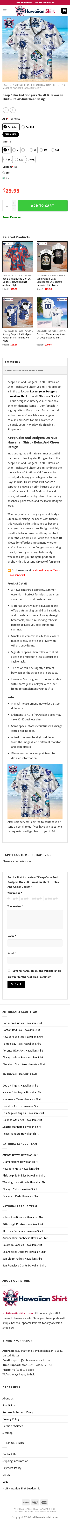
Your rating (14, 892)
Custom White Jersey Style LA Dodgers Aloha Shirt (51, 336)
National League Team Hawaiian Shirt (35, 85)
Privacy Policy (10, 1419)
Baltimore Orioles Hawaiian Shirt (22, 1023)
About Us (8, 1398)
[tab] (35, 362)
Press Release (11, 217)
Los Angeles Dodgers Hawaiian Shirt (33, 87)
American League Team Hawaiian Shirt (34, 1508)
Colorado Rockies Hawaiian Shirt (22, 1245)
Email (11, 953)
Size (5, 141)
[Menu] (4, 10)
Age (5, 118)
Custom (7, 166)
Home (5, 85)
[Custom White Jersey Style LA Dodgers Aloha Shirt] (52, 312)
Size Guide (8, 1405)
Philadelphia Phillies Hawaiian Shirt (23, 1175)
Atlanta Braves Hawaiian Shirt (20, 1155)
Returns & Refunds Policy (18, 1412)
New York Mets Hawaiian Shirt (20, 1168)
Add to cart (42, 206)
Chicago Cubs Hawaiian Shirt (19, 1189)
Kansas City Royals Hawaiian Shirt (23, 1092)
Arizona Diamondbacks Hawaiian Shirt (25, 1238)
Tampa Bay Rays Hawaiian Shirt (21, 1043)
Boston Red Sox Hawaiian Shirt (21, 1030)
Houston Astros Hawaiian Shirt (21, 1106)
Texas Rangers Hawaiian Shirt (20, 1133)
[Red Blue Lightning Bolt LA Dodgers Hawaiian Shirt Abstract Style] (18, 257)
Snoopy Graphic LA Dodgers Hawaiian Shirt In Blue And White (16, 337)
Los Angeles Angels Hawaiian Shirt (23, 1113)
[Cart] (64, 11)
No (7, 178)
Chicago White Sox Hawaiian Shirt (22, 1057)
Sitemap (7, 1433)
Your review (15, 906)
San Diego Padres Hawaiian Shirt (22, 1258)
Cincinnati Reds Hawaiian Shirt (20, 1196)
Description (12, 362)
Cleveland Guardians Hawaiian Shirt (23, 1064)
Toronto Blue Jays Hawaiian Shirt (22, 1050)
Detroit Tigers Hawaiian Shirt (20, 1085)
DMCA (6, 1475)
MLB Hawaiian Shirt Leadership (21, 1488)
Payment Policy (11, 1468)
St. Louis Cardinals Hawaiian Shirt (22, 1231)
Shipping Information (15, 1461)
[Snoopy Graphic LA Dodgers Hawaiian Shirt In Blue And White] (18, 312)
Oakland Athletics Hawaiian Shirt (22, 1120)
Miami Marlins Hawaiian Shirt (20, 1162)
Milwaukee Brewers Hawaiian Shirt (23, 1217)
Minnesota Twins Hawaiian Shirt (21, 1099)
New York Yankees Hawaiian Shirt (22, 1037)
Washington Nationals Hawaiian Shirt (25, 1182)
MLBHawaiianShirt (46, 396)
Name (11, 936)
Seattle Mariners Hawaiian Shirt (21, 1127)
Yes (8, 172)
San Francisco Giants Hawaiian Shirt (24, 1265)
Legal (5, 1481)
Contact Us (9, 1454)
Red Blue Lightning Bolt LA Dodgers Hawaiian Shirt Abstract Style (16, 282)
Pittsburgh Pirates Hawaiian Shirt (22, 1224)
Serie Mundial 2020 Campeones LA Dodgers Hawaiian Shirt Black (49, 282)
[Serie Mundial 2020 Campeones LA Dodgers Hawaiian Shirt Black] (52, 257)
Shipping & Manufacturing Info (24, 370)
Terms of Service (12, 1426)
